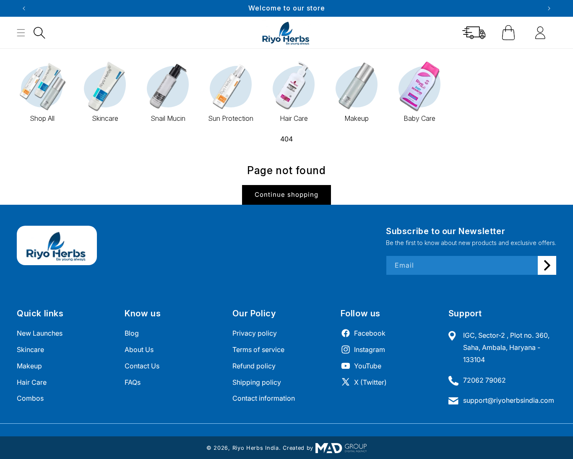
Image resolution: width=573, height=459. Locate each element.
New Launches (40, 333)
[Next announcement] (549, 8)
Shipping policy (256, 382)
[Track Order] (474, 32)
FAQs (133, 382)
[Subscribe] (547, 265)
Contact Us (142, 365)
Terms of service (258, 349)
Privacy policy (254, 333)
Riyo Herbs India (255, 448)
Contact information (263, 398)
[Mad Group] (341, 448)
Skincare (30, 349)
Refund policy (254, 365)
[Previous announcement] (24, 8)
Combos (30, 398)
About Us (139, 349)
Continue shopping (286, 194)
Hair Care (32, 382)
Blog (132, 333)
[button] (39, 32)
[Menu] (21, 32)
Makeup (29, 365)
